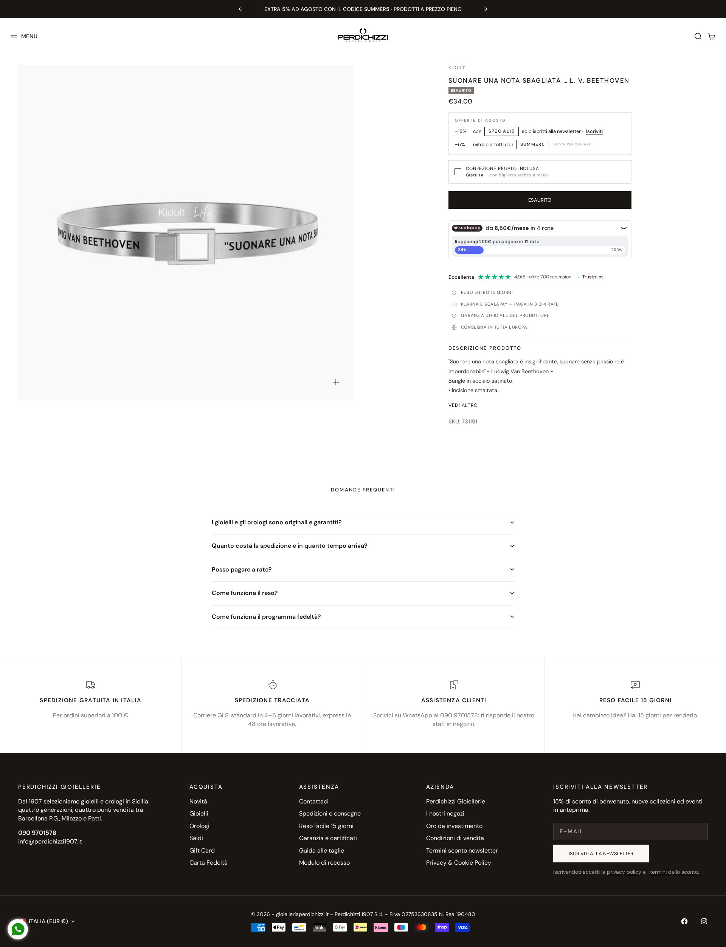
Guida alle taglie (321, 850)
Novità (198, 801)
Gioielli (198, 813)
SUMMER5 (532, 144)
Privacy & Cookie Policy (458, 863)
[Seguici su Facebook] (684, 921)
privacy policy (624, 871)
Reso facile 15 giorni (326, 826)
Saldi (196, 838)
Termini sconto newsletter (462, 850)
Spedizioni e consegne (330, 813)
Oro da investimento (454, 826)
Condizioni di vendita (455, 838)
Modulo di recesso (324, 863)
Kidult (457, 67)
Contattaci (314, 801)
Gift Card (202, 850)
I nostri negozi (445, 813)
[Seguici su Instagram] (704, 921)
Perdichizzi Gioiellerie (455, 801)
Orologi (199, 826)
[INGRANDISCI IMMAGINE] (335, 382)
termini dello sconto (674, 871)
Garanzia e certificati (328, 838)
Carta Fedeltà (208, 863)
